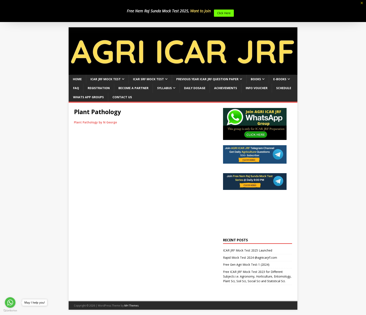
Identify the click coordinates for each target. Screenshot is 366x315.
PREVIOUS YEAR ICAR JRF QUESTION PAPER (207, 79)
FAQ (76, 88)
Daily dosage (194, 88)
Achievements (225, 88)
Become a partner (133, 88)
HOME (77, 79)
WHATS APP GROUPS (88, 97)
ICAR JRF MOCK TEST (105, 79)
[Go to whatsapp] (10, 302)
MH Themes (131, 305)
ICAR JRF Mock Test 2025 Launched (247, 250)
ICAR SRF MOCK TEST (148, 79)
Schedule (283, 88)
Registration (99, 88)
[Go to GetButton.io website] (10, 310)
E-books (279, 79)
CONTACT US (122, 97)
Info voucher (257, 88)
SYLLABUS (164, 88)
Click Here (224, 13)
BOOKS (256, 79)
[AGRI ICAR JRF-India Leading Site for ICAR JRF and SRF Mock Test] (183, 72)
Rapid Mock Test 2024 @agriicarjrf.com (250, 258)
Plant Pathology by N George (95, 122)
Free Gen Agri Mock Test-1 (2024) (246, 264)
